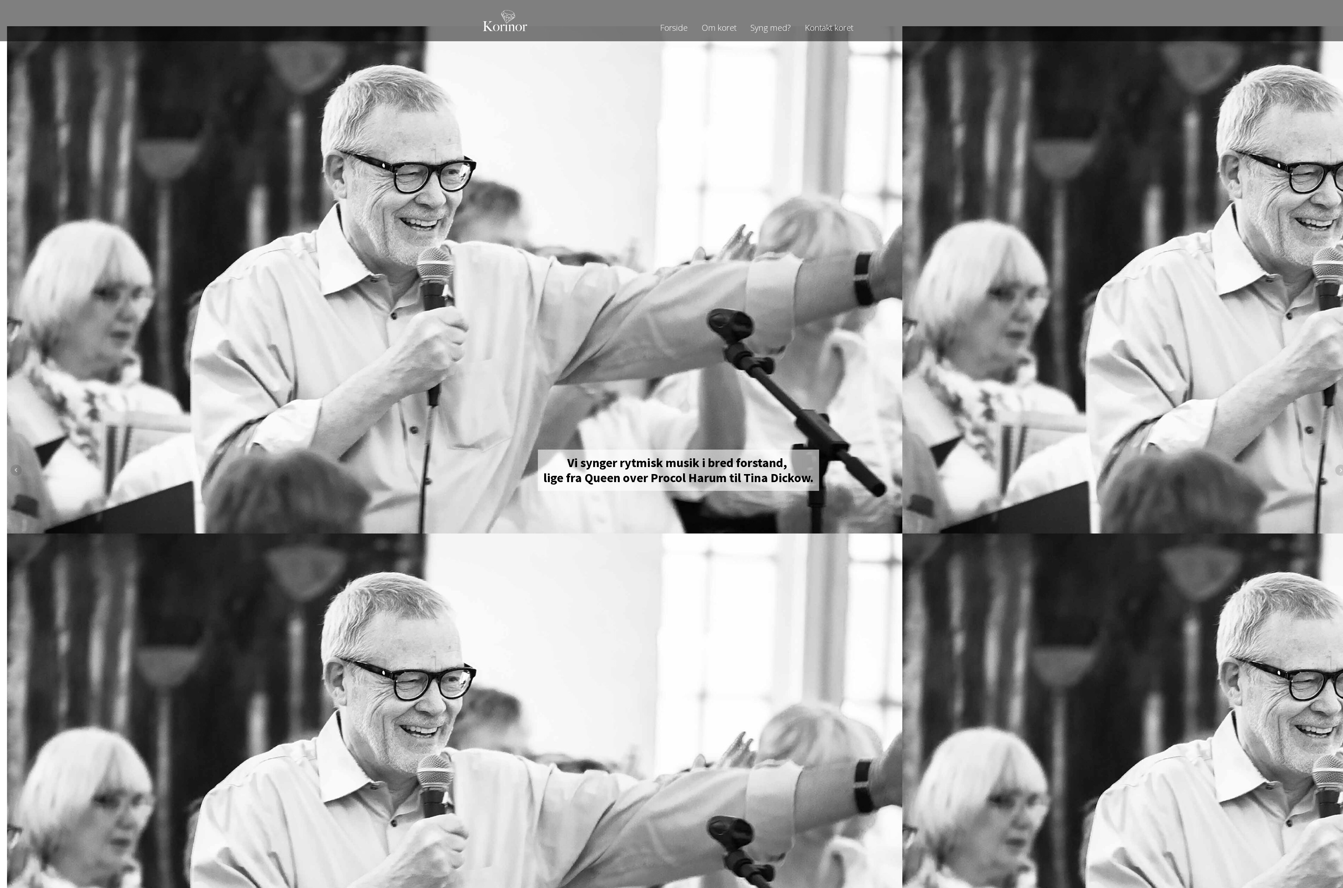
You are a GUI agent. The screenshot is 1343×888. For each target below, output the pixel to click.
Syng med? (771, 27)
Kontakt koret (829, 27)
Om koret (719, 27)
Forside (674, 27)
